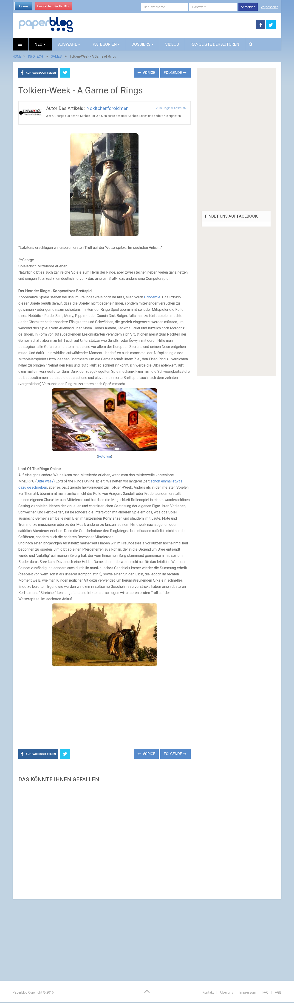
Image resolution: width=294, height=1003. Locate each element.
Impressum (248, 992)
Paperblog (20, 992)
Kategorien (105, 44)
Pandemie (152, 297)
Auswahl (68, 44)
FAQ (266, 992)
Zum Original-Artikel (169, 108)
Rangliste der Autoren (215, 44)
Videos (172, 44)
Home (23, 6)
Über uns (226, 992)
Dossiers (141, 44)
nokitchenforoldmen (107, 108)
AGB (278, 992)
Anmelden (248, 7)
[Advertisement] (164, 24)
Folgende (173, 72)
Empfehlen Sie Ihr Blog (53, 6)
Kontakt (208, 992)
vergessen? (269, 7)
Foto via (104, 456)
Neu (38, 44)
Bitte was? (45, 481)
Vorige (148, 72)
